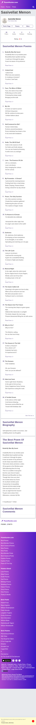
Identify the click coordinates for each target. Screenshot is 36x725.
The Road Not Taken (7, 639)
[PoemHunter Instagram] (19, 660)
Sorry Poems (5, 589)
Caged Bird (4, 649)
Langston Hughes (6, 613)
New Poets (4, 550)
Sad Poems (4, 579)
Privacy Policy (6, 669)
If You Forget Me (6, 641)
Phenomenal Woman (7, 633)
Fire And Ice (4, 654)
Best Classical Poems (8, 545)
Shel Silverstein (6, 618)
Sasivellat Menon (14, 19)
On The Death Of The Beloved (10, 656)
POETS (10, 524)
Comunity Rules (30, 667)
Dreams (3, 644)
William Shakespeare (7, 607)
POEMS (3, 524)
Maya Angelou (5, 605)
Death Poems (5, 576)
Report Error (22, 666)
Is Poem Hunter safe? (19, 667)
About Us (3, 664)
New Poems (4, 548)
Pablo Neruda (5, 610)
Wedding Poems (6, 584)
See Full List (28, 415)
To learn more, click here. (7, 722)
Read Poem (8, 65)
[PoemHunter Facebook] (13, 660)
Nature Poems (5, 587)
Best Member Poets (7, 553)
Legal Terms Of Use (17, 669)
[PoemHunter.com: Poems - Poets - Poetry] (9, 2)
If (1, 651)
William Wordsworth (7, 625)
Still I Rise (4, 636)
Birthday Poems (6, 582)
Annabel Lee (5, 646)
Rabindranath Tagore (7, 623)
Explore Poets (5, 561)
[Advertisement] (18, 707)
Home (3, 7)
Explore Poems (5, 558)
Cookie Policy (22, 664)
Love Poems (5, 571)
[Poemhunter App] (6, 660)
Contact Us (11, 666)
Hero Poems (5, 592)
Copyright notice (12, 664)
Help (16, 666)
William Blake (5, 620)
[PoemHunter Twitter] (16, 660)
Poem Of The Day (6, 563)
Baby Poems (5, 574)
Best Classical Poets (7, 556)
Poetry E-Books (6, 594)
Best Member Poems (7, 543)
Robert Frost (5, 602)
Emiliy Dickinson (6, 615)
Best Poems (4, 540)
